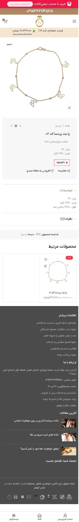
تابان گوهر (39, 488)
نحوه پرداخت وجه (66, 355)
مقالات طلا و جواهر (66, 405)
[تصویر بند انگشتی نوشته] (69, 423)
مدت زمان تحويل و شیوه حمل (60, 335)
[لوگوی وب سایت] (39, 21)
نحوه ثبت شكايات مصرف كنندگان (58, 329)
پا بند (58, 126)
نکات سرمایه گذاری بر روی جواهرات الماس (36, 421)
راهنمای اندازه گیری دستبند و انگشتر (56, 323)
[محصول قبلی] (20, 126)
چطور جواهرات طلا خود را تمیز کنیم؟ (39, 449)
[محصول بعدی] (11, 126)
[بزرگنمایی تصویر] (69, 108)
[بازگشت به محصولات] (16, 126)
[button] (45, 266)
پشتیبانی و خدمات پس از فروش (58, 393)
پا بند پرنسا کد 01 (58, 292)
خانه (67, 126)
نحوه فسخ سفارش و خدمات (61, 342)
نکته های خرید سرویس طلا (44, 435)
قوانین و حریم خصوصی (63, 348)
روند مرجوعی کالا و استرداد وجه (59, 399)
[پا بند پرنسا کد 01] (58, 272)
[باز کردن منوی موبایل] (74, 21)
